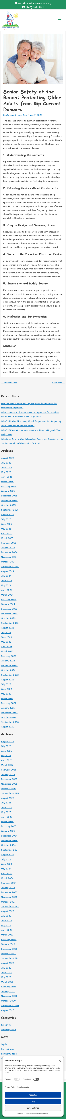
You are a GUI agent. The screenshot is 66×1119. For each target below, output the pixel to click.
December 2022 (9, 665)
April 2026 (6, 476)
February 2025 (8, 542)
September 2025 (10, 509)
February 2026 (8, 486)
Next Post (58, 382)
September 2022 (10, 674)
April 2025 (6, 533)
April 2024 (6, 590)
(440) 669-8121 (35, 7)
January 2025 (8, 547)
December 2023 (9, 608)
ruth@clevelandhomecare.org (34, 3)
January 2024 (8, 604)
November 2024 (9, 556)
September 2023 (10, 622)
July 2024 (6, 575)
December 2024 (9, 552)
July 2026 (6, 462)
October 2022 (8, 670)
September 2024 (10, 566)
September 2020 (10, 722)
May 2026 (6, 472)
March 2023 (7, 651)
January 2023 (8, 660)
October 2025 (8, 505)
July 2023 (6, 632)
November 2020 (9, 712)
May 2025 (6, 528)
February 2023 (8, 656)
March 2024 (7, 594)
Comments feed (9, 1053)
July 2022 (6, 684)
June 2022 (6, 688)
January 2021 (8, 707)
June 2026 (6, 467)
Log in (4, 1044)
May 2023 (6, 641)
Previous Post (9, 382)
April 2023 (6, 646)
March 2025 (7, 538)
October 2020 (8, 717)
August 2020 (7, 726)
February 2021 (8, 703)
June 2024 (6, 580)
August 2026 (7, 457)
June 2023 (6, 637)
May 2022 (6, 693)
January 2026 (8, 490)
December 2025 (9, 495)
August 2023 (7, 627)
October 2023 (8, 618)
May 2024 (6, 585)
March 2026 (7, 481)
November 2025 (9, 500)
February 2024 (8, 599)
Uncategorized (8, 1029)
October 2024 (8, 561)
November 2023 (9, 613)
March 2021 (7, 698)
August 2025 (7, 514)
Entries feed (7, 1048)
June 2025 (6, 524)
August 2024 (7, 571)
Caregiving (6, 1024)
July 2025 (6, 519)
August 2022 (7, 679)
